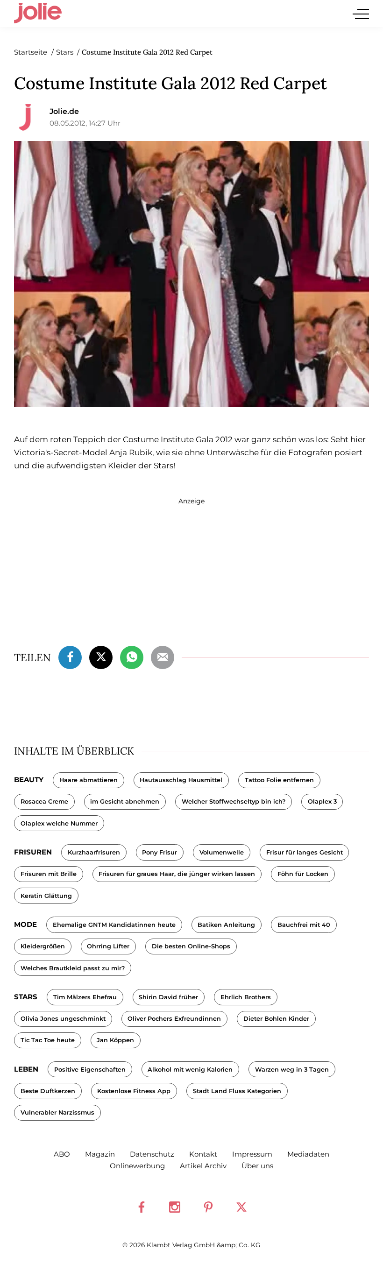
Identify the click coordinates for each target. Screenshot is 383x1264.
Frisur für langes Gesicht (304, 852)
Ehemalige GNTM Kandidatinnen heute (114, 924)
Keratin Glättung (46, 895)
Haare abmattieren (88, 780)
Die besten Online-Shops (191, 946)
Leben (26, 1069)
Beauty (28, 779)
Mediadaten (308, 1154)
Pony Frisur (159, 852)
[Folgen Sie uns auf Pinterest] (208, 1207)
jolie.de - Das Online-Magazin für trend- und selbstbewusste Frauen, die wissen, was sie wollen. (38, 13)
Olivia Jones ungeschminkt (63, 1018)
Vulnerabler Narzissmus (57, 1112)
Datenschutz (152, 1154)
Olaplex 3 (322, 801)
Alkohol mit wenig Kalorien (190, 1069)
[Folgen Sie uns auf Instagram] (174, 1207)
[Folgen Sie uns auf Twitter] (241, 1207)
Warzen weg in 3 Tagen (292, 1069)
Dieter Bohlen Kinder (276, 1018)
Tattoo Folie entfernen (279, 780)
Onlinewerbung (137, 1165)
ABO (62, 1154)
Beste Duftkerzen (48, 1091)
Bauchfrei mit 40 (303, 924)
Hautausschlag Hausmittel (181, 780)
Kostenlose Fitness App (133, 1091)
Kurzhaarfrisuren (94, 852)
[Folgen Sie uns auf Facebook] (141, 1207)
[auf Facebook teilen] (70, 656)
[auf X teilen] (101, 656)
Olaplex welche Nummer (59, 823)
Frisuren (33, 851)
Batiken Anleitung (226, 924)
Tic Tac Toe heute (48, 1040)
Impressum (252, 1154)
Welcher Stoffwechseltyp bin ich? (233, 801)
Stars (25, 996)
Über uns (257, 1165)
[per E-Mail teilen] (162, 656)
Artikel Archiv (203, 1165)
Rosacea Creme (44, 801)
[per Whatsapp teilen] (131, 656)
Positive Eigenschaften (90, 1069)
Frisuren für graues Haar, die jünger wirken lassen (177, 873)
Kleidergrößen (43, 946)
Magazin (100, 1154)
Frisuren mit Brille (49, 873)
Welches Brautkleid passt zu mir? (73, 968)
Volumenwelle (221, 852)
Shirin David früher (168, 997)
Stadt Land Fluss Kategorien (237, 1091)
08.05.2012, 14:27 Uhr (85, 123)
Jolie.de (64, 111)
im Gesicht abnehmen (124, 801)
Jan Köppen (115, 1040)
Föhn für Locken (302, 873)
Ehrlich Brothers (245, 997)
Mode (25, 924)
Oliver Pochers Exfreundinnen (174, 1018)
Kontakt (203, 1154)
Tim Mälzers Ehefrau (85, 997)
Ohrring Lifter (108, 946)
